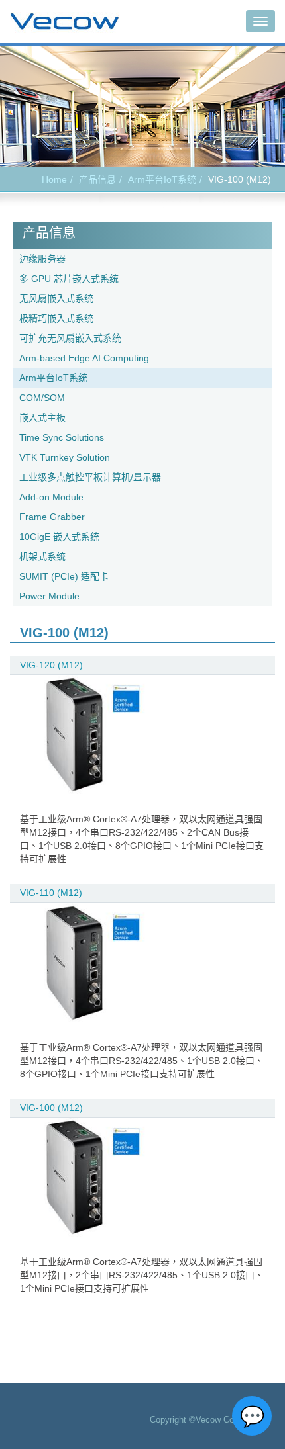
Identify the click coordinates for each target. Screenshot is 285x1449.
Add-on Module (51, 497)
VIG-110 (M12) (51, 892)
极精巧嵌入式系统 (56, 318)
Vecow (64, 22)
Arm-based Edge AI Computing (84, 358)
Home (54, 179)
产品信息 (97, 179)
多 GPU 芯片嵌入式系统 (69, 278)
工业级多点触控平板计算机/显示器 (90, 477)
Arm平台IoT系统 (162, 179)
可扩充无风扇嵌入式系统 (70, 338)
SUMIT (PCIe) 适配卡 (64, 576)
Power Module (49, 596)
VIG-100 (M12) (51, 1107)
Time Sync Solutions (61, 437)
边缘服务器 (42, 258)
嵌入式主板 (42, 417)
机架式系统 (42, 556)
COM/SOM (42, 397)
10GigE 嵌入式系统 (59, 536)
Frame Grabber (52, 516)
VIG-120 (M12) (51, 665)
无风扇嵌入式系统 (56, 298)
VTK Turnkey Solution (64, 457)
